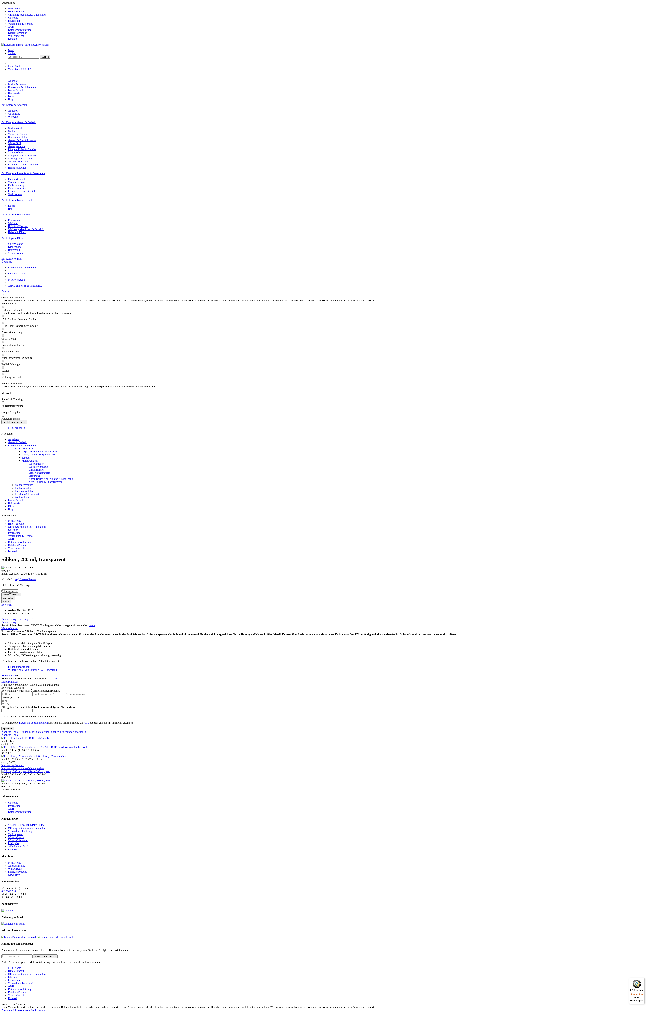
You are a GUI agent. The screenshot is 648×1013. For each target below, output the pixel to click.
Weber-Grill (14, 143)
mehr (92, 625)
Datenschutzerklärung (19, 29)
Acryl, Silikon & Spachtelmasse (45, 481)
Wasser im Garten (17, 134)
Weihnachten (15, 194)
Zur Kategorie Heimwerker (15, 214)
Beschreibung (8, 619)
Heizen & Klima (17, 232)
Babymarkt (14, 249)
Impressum (14, 20)
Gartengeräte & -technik (21, 158)
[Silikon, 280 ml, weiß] (14, 780)
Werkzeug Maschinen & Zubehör (26, 229)
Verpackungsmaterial (39, 472)
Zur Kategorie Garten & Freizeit (18, 122)
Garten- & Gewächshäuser (22, 140)
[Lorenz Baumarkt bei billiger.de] (56, 937)
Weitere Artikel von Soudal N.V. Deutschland (32, 669)
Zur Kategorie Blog (11, 258)
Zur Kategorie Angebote (14, 104)
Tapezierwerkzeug (38, 466)
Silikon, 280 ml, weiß (39, 780)
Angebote (13, 439)
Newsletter (14, 874)
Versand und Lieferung (20, 23)
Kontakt (12, 38)
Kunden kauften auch (31, 731)
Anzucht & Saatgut (18, 161)
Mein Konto (14, 8)
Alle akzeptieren (21, 1010)
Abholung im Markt (18, 846)
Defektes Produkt (17, 32)
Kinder (12, 506)
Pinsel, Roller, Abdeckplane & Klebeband (50, 478)
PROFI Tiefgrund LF (39, 738)
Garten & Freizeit (17, 442)
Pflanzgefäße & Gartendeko (23, 164)
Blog (10, 509)
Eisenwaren (14, 220)
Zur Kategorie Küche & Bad (16, 200)
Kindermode (14, 246)
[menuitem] (327, 8)
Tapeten (26, 457)
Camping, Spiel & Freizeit (22, 155)
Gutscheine (14, 113)
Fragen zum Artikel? (19, 666)
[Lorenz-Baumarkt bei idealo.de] (19, 937)
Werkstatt (13, 223)
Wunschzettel (15, 868)
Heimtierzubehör (17, 167)
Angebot (12, 110)
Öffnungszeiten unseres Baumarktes (27, 14)
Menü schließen (16, 427)
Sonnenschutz (15, 152)
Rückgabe (13, 843)
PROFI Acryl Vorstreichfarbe (51, 756)
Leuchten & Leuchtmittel (21, 191)
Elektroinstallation (17, 188)
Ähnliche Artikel (10, 731)
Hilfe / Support (16, 11)
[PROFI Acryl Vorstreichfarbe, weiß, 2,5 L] (25, 747)
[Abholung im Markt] (13, 923)
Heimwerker (14, 503)
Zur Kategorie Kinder (12, 238)
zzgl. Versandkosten (25, 579)
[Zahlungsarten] (7, 910)
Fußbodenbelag (16, 185)
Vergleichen (8, 598)
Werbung (13, 116)
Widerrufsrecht (16, 35)
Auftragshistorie (16, 865)
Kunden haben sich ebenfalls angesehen (64, 731)
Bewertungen (25, 619)
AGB (11, 26)
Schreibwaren (15, 253)
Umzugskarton (36, 469)
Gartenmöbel (15, 128)
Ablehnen (6, 1010)
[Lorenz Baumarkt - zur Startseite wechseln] (25, 44)
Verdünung (34, 475)
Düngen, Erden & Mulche (22, 149)
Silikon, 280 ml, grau (38, 771)
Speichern (7, 728)
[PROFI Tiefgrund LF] (14, 738)
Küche (11, 205)
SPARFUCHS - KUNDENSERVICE (28, 825)
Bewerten (6, 604)
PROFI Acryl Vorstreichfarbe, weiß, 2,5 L (72, 747)
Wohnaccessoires (17, 182)
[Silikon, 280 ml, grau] (14, 771)
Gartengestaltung (17, 146)
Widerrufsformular (18, 840)
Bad (10, 208)
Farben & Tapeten (17, 179)
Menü (11, 50)
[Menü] (643, 980)
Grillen (12, 131)
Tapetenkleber (35, 463)
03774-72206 (8, 891)
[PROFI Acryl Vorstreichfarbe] (18, 756)
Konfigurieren (37, 1010)
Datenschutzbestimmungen (33, 722)
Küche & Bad (15, 500)
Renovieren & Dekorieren (22, 445)
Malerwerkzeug (30, 460)
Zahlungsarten (15, 834)
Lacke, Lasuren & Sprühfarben (38, 454)
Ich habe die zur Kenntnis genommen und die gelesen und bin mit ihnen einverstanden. (69, 722)
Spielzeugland (15, 243)
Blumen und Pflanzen (19, 137)
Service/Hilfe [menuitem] (23, 20)
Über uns (13, 17)
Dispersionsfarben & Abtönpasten (40, 451)
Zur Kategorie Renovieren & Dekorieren (23, 173)
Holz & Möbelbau (18, 226)
